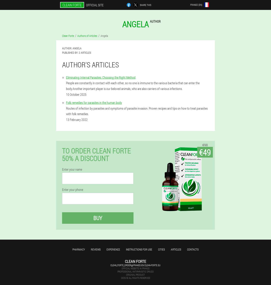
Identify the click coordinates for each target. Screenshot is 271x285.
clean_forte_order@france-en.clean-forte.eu (135, 265)
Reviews (96, 249)
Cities (161, 249)
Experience (113, 249)
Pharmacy (78, 249)
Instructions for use (139, 249)
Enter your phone (72, 189)
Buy (97, 218)
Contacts (193, 249)
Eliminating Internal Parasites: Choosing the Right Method (101, 77)
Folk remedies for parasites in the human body (94, 102)
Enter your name (72, 169)
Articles (176, 249)
